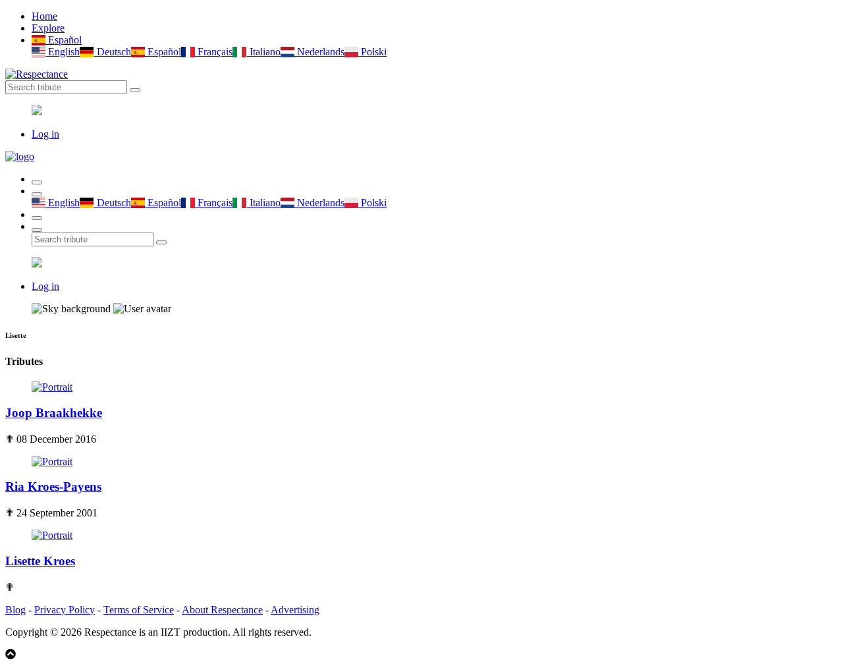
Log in (45, 134)
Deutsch (112, 51)
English (62, 51)
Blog (15, 609)
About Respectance (222, 609)
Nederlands (319, 51)
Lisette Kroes (40, 561)
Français (213, 51)
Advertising (295, 609)
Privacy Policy (64, 609)
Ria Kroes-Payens (53, 486)
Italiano (263, 51)
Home (44, 16)
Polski (372, 51)
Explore (48, 28)
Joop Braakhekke (53, 413)
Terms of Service (138, 609)
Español (63, 39)
